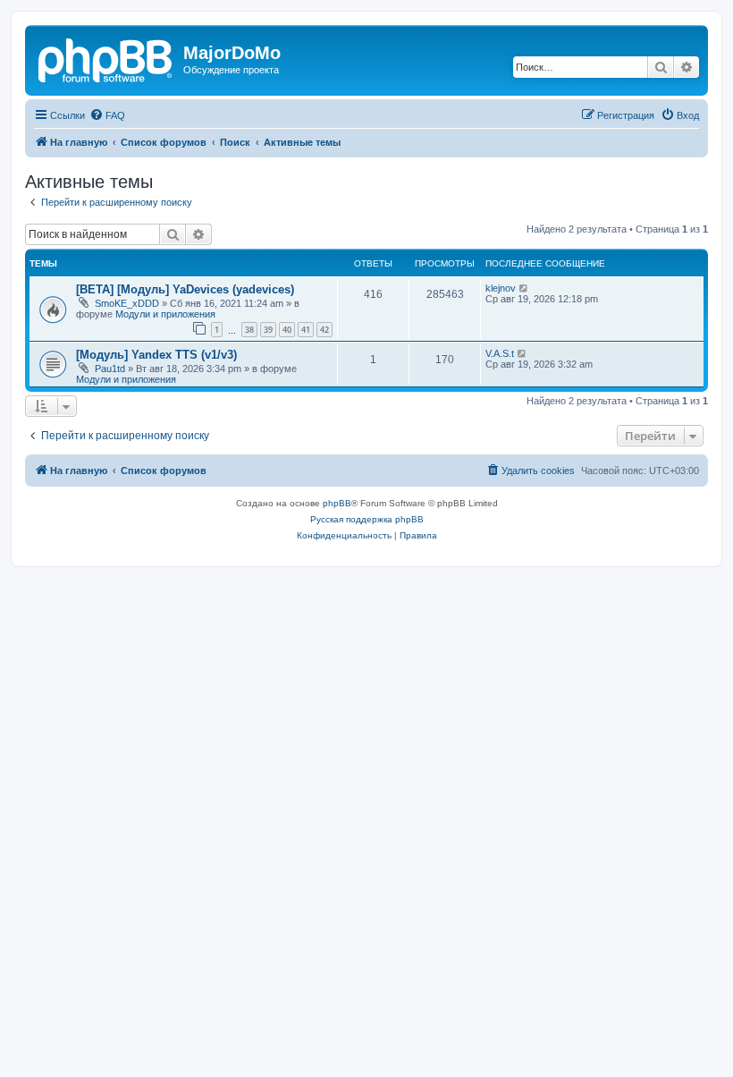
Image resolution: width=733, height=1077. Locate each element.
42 (324, 329)
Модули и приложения (165, 314)
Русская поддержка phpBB (367, 519)
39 (268, 329)
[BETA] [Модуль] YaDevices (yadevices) (185, 289)
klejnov (500, 288)
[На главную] (106, 58)
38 (249, 329)
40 (286, 329)
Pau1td (110, 368)
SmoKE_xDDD (127, 303)
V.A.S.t (499, 353)
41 (305, 329)
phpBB (337, 503)
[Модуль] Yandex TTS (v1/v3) (156, 354)
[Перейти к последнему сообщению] (524, 288)
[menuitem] (107, 115)
